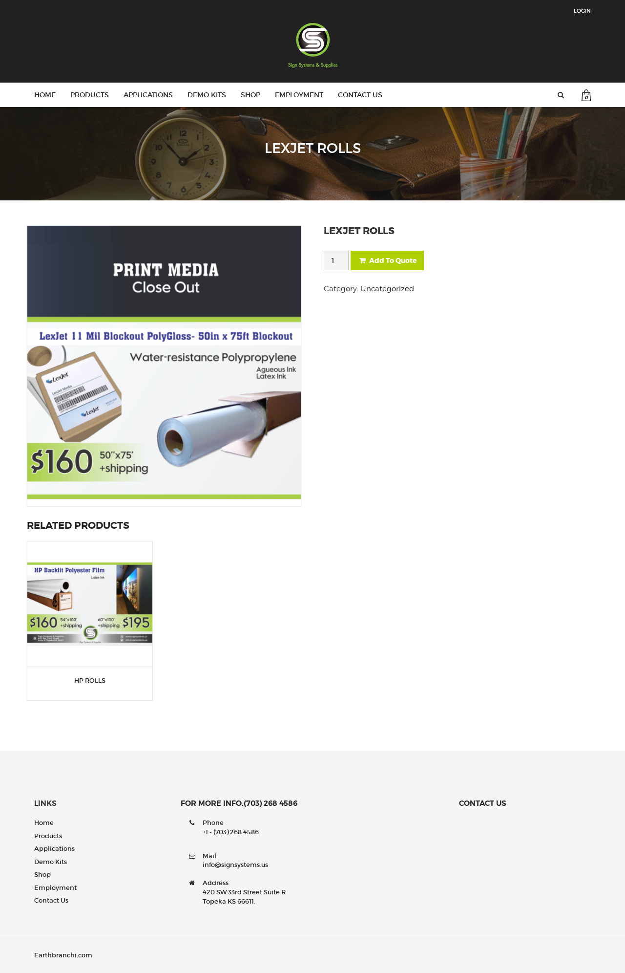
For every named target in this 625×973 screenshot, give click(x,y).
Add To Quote (393, 260)
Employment (299, 94)
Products (89, 94)
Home (45, 94)
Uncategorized (387, 288)
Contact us (360, 94)
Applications (148, 94)
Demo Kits (207, 94)
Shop (250, 94)
